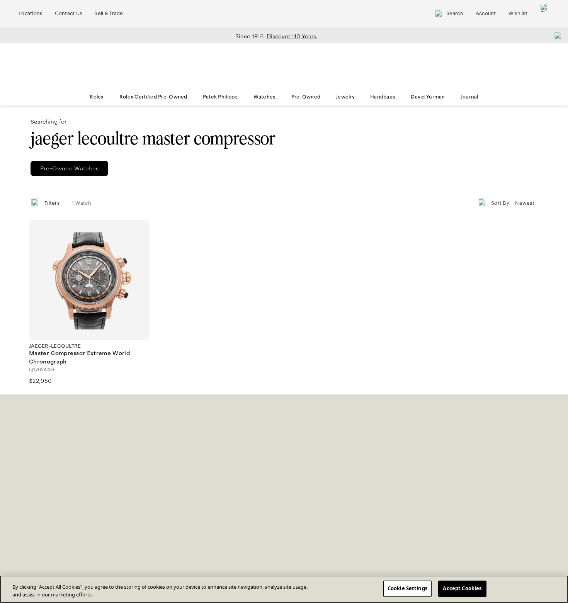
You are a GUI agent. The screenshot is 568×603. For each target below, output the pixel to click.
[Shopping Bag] (544, 13)
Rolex (97, 97)
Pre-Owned (306, 97)
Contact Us (68, 13)
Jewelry (345, 97)
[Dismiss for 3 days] (555, 35)
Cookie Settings (407, 588)
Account (486, 13)
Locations (31, 13)
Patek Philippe (220, 97)
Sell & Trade (108, 13)
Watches (264, 97)
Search (454, 13)
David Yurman (428, 97)
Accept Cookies (462, 588)
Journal (469, 97)
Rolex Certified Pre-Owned (153, 97)
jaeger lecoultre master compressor (153, 138)
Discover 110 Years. (292, 36)
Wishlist (517, 13)
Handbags (382, 97)
